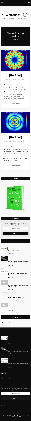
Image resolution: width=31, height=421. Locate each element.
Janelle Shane (10, 79)
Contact (3, 405)
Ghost (19, 416)
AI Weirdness (15, 415)
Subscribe (15, 233)
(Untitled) (15, 75)
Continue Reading (15, 103)
